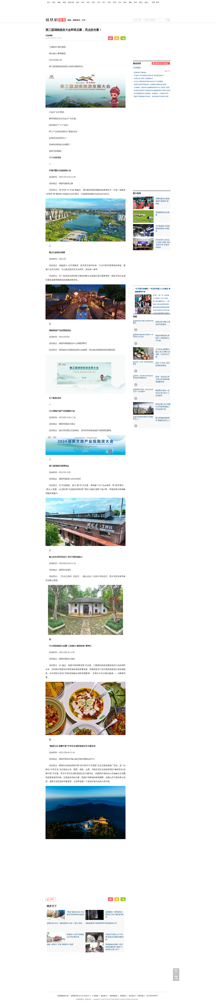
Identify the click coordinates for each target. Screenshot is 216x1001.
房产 (104, 2)
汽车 (98, 2)
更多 (146, 2)
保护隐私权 (113, 996)
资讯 (53, 2)
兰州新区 (137, 68)
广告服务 (95, 996)
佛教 (130, 2)
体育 (88, 2)
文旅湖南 (49, 35)
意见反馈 (132, 996)
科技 (109, 2)
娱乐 (83, 2)
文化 (119, 2)
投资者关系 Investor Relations (80, 996)
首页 (48, 2)
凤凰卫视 (71, 2)
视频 (59, 2)
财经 (77, 2)
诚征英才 (104, 996)
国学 (135, 2)
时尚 (93, 2)
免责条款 (123, 996)
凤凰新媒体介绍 (63, 996)
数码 (140, 2)
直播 (64, 2)
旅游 (125, 2)
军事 (114, 2)
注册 (153, 2)
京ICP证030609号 (152, 996)
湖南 (69, 20)
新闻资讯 (76, 20)
